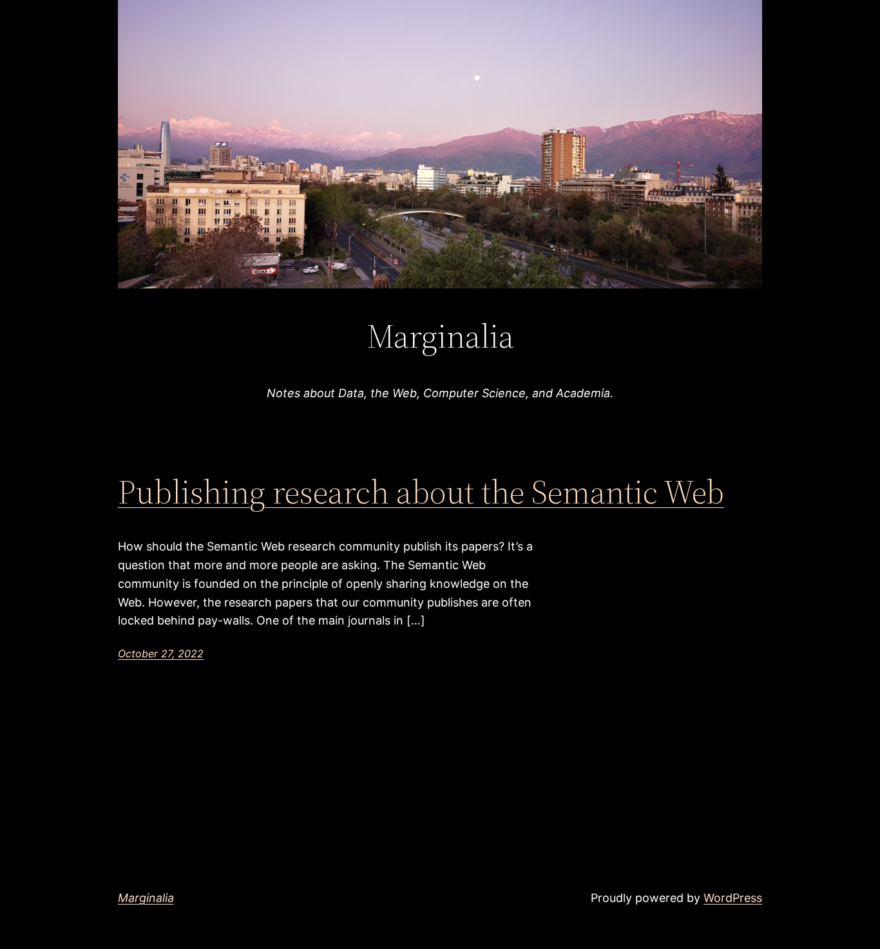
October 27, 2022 (161, 653)
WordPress (732, 898)
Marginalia (146, 898)
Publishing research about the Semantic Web (421, 492)
